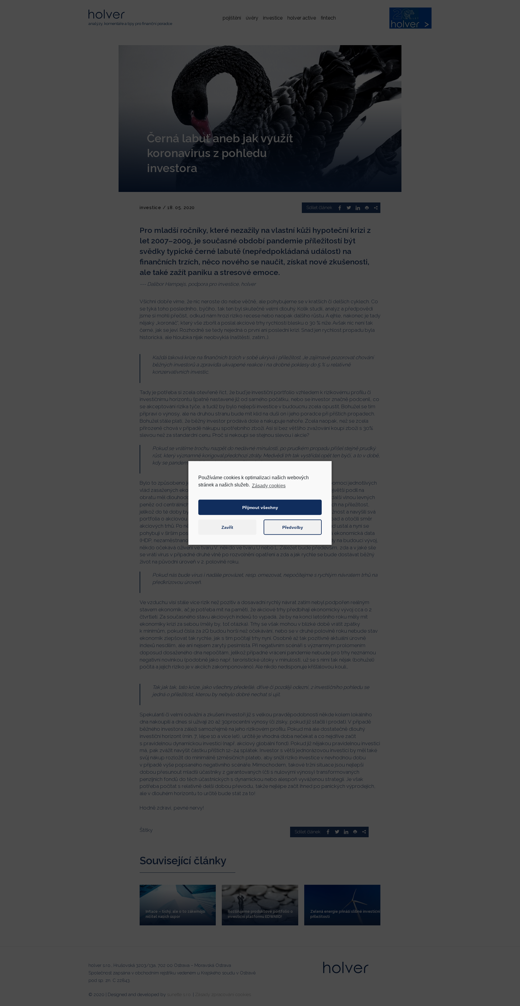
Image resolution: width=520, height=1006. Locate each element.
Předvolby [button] (292, 527)
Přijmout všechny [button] (260, 507)
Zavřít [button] (227, 527)
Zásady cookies (269, 485)
